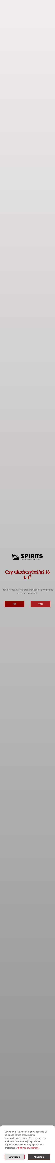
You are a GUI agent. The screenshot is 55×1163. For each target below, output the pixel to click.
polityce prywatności (28, 1147)
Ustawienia (14, 1157)
